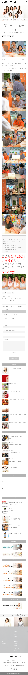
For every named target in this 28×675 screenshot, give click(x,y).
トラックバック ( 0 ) (5, 314)
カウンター (20, 32)
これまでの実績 (16, 648)
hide (16, 237)
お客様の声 (16, 645)
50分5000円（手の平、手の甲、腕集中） (13, 247)
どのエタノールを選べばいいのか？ (15, 533)
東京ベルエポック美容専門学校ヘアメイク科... (17, 422)
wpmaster (8, 296)
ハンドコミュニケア (10, 300)
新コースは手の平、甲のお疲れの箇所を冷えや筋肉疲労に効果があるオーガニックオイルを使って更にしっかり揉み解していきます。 (13, 241)
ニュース (3, 633)
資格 (23, 32)
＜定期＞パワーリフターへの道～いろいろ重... (17, 414)
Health (15, 32)
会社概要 (15, 643)
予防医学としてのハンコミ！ (14, 391)
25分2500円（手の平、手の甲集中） (12, 245)
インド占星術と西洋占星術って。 (15, 368)
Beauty (10, 32)
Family (12, 32)
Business (3, 490)
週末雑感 (20, 306)
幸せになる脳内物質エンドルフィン (15, 375)
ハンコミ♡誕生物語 (13, 467)
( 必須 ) (5, 325)
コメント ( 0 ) (16, 314)
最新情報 (15, 646)
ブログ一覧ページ (4, 643)
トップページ (4, 479)
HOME (3, 631)
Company (3, 493)
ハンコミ (4, 300)
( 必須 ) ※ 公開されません (9, 330)
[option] (7, 622)
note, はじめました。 (13, 510)
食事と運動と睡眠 (12, 383)
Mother (17, 32)
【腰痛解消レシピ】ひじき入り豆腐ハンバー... (17, 399)
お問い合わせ (16, 650)
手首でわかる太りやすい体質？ (15, 407)
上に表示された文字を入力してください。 (14, 353)
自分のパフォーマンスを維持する (8, 307)
